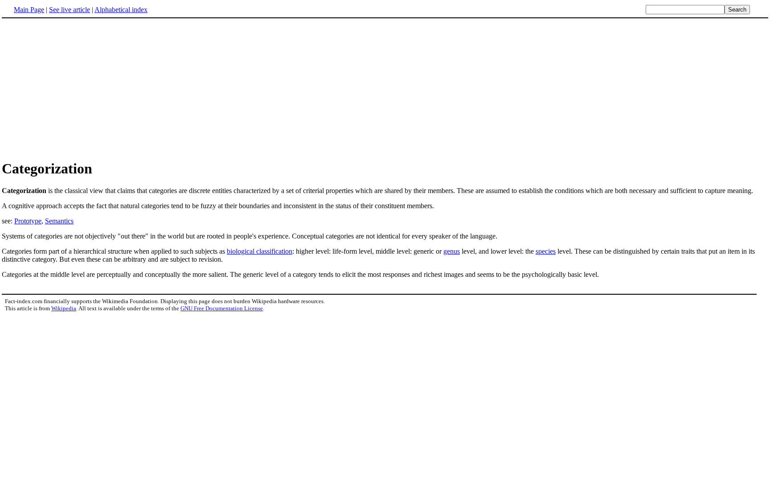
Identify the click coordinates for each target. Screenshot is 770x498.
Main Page (29, 9)
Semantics (59, 221)
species (546, 251)
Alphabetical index (120, 9)
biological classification (259, 251)
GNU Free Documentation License (221, 308)
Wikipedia (63, 308)
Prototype (27, 221)
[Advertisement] (77, 88)
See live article (69, 9)
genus (451, 251)
